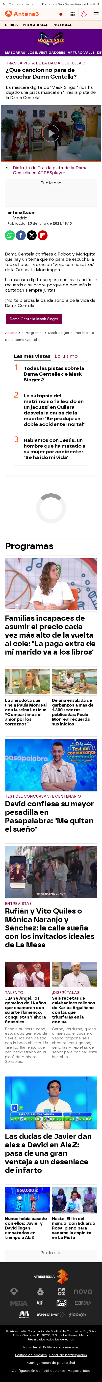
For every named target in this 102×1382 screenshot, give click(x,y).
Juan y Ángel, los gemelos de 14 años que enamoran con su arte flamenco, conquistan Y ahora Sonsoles (25, 1010)
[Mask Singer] (51, 46)
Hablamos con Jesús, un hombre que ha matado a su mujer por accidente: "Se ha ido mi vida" (54, 448)
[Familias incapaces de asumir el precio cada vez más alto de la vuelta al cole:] (51, 585)
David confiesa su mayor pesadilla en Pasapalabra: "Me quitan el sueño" (49, 816)
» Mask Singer (57, 333)
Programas (36, 25)
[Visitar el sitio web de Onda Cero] (61, 1303)
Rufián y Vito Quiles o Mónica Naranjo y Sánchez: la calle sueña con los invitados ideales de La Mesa (50, 928)
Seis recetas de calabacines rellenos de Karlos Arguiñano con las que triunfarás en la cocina (73, 1010)
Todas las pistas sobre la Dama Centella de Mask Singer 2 (54, 374)
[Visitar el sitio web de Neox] (61, 1291)
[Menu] (96, 14)
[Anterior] (3, 4)
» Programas (33, 333)
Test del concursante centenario (43, 796)
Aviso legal (32, 1347)
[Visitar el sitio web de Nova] (83, 1291)
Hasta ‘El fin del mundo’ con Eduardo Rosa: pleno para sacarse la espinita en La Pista (73, 1228)
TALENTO (14, 993)
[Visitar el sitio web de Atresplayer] (51, 1314)
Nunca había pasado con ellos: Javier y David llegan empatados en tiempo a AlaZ (26, 1228)
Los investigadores (46, 52)
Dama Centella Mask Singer (34, 319)
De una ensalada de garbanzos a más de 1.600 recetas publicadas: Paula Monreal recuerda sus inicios (73, 712)
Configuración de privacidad (51, 1363)
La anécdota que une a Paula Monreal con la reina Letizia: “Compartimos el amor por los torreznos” (26, 712)
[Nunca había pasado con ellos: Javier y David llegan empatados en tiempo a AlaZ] (27, 1200)
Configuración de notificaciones (39, 1371)
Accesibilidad (79, 1371)
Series (11, 25)
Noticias (63, 25)
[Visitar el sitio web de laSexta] (40, 1291)
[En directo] (61, 14)
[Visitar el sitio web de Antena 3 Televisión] (19, 1291)
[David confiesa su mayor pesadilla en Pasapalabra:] (51, 765)
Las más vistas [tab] (32, 356)
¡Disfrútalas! (66, 993)
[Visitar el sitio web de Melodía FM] (24, 1314)
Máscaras (15, 52)
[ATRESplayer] (84, 14)
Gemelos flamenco (24, 4)
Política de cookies (31, 1355)
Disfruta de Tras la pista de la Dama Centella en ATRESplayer (50, 170)
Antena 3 (12, 333)
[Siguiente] (98, 4)
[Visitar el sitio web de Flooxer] (77, 1314)
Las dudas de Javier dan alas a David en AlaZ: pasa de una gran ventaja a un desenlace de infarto (48, 1153)
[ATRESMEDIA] (51, 1276)
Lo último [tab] (66, 356)
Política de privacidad (61, 1347)
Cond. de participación (68, 1355)
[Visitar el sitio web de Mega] (19, 1303)
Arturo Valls (81, 52)
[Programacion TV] (72, 14)
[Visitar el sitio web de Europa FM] (83, 1303)
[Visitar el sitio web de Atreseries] (40, 1303)
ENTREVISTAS (18, 904)
